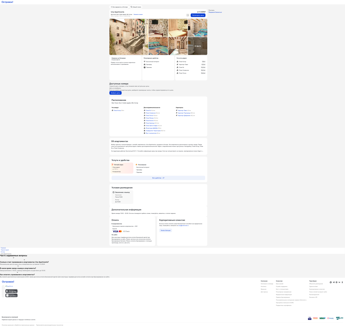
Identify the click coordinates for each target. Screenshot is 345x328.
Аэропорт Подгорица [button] (184, 113)
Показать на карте (138, 14)
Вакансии (263, 289)
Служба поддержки (281, 286)
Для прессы (264, 292)
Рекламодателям (314, 294)
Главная (3, 248)
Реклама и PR (313, 297)
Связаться (218, 12)
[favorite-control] (188, 15)
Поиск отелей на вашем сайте (318, 292)
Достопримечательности (152, 107)
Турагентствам (313, 286)
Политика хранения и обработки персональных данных (18, 325)
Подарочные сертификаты (283, 305)
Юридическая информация (284, 294)
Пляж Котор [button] (117, 110)
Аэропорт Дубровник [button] (184, 115)
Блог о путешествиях (282, 289)
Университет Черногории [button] (153, 130)
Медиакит (212, 12)
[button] (128, 37)
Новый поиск (137, 7)
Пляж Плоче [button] (149, 115)
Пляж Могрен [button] (150, 118)
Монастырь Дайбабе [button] (152, 128)
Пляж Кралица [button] (150, 123)
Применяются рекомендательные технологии (49, 325)
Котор (3, 252)
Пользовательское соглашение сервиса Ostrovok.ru (291, 300)
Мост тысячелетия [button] (151, 133)
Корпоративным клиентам (317, 289)
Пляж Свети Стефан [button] (151, 125)
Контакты (263, 286)
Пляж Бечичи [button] (150, 120)
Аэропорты (179, 107)
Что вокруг (115, 107)
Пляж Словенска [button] (151, 113)
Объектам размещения (316, 284)
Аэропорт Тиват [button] (182, 110)
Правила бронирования (283, 297)
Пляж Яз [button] (148, 110)
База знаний (279, 284)
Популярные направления (283, 292)
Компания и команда (267, 284)
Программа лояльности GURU (285, 302)
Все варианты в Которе (120, 7)
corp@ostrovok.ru (183, 225)
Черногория (5, 250)
